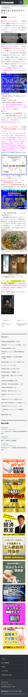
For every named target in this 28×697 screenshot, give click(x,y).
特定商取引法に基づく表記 (8, 686)
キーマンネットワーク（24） (8, 365)
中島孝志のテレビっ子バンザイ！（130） (12, 406)
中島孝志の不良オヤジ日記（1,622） (11, 368)
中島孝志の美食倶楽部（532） (9, 387)
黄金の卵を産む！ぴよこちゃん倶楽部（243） (13, 362)
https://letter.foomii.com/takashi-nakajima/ (14, 44)
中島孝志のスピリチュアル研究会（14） (11, 399)
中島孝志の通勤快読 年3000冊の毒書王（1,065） (11, 357)
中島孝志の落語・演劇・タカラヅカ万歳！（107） (12, 376)
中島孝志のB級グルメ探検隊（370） (10, 372)
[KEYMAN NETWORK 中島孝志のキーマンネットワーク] (7, 1)
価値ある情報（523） (7, 414)
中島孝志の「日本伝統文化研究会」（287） (12, 384)
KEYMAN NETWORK (11, 691)
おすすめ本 (5, 671)
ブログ (3, 658)
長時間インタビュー (12, 25)
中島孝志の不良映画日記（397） (9, 380)
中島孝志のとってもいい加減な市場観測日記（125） (12, 352)
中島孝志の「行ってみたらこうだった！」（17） (12, 395)
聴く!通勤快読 (5, 662)
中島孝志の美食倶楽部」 (12, 17)
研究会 (3, 666)
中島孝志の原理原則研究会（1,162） (11, 341)
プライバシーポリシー (7, 684)
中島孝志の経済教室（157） (8, 348)
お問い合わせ (4, 682)
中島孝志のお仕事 (6, 675)
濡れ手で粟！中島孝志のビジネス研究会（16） (13, 402)
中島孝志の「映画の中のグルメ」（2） (11, 390)
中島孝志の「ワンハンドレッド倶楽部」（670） (13, 345)
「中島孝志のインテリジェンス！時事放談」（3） (12, 410)
